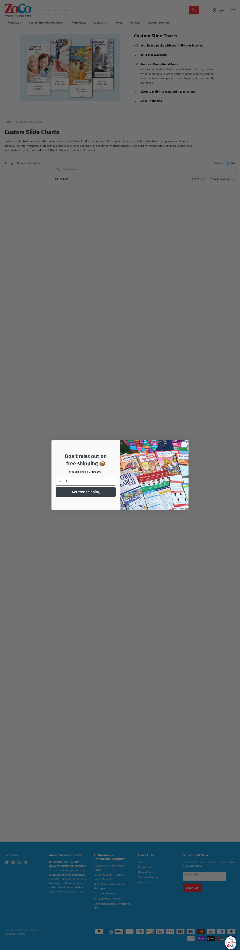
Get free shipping (86, 492)
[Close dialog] (184, 444)
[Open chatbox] (230, 942)
